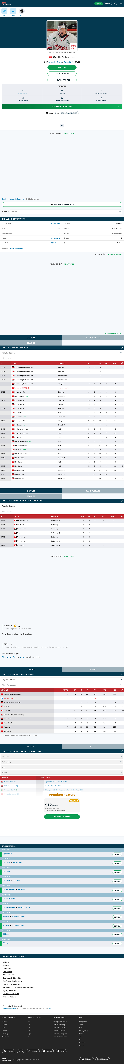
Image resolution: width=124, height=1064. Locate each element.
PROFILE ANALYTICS (68, 113)
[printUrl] (62, 126)
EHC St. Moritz (19, 396)
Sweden (4, 1022)
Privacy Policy (83, 1031)
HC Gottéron (55, 243)
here (49, 1008)
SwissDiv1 (68, 62)
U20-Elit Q (61, 404)
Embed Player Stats (113, 333)
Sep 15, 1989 (55, 223)
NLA (59, 413)
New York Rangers (60, 1031)
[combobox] (11, 211)
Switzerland (55, 238)
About (81, 1025)
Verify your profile (9, 1008)
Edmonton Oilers (59, 1028)
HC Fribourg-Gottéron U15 (23, 367)
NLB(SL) (7, 711)
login (22, 657)
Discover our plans (62, 106)
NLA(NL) (7, 706)
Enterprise (82, 1043)
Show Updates (62, 74)
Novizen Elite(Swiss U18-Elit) (14, 715)
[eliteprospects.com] (6, 3)
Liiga (29, 1034)
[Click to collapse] (122, 348)
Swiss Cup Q (55, 520)
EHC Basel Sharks (20, 441)
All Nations (5, 1037)
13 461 (51, 113)
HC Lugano (18, 413)
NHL (29, 1022)
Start (4, 199)
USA (3, 1028)
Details (117, 854)
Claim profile (63, 80)
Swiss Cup (54, 525)
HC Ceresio (18, 417)
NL (29, 1037)
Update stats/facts (64, 204)
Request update (115, 254)
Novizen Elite (62, 376)
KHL (29, 1025)
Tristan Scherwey (16, 248)
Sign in (107, 3)
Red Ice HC (18, 450)
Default (31, 338)
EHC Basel (6, 880)
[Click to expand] (122, 751)
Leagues (31, 670)
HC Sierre (17, 437)
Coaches (31, 343)
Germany (5, 1034)
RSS (80, 1040)
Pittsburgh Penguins (60, 1034)
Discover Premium (62, 817)
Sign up (98, 3)
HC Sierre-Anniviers (21, 429)
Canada (4, 1025)
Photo (81, 1034)
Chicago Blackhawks (60, 1022)
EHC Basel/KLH (19, 458)
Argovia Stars (55, 62)
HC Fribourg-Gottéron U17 (23, 376)
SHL (29, 1028)
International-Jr (63, 388)
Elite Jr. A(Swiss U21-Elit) (12, 694)
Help (80, 1028)
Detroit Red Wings (59, 1025)
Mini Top (61, 367)
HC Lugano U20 (19, 392)
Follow (62, 67)
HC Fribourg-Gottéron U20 (23, 384)
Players (31, 747)
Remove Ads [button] (69, 133)
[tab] (31, 337)
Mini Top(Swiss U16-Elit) (12, 702)
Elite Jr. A (61, 384)
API (80, 1037)
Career (81, 1046)
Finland (4, 1031)
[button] (62, 67)
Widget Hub (83, 1022)
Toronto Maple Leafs (60, 1037)
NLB (59, 429)
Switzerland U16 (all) (21, 388)
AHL (29, 1031)
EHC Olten (18, 462)
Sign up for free (9, 657)
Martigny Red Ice (24, 907)
